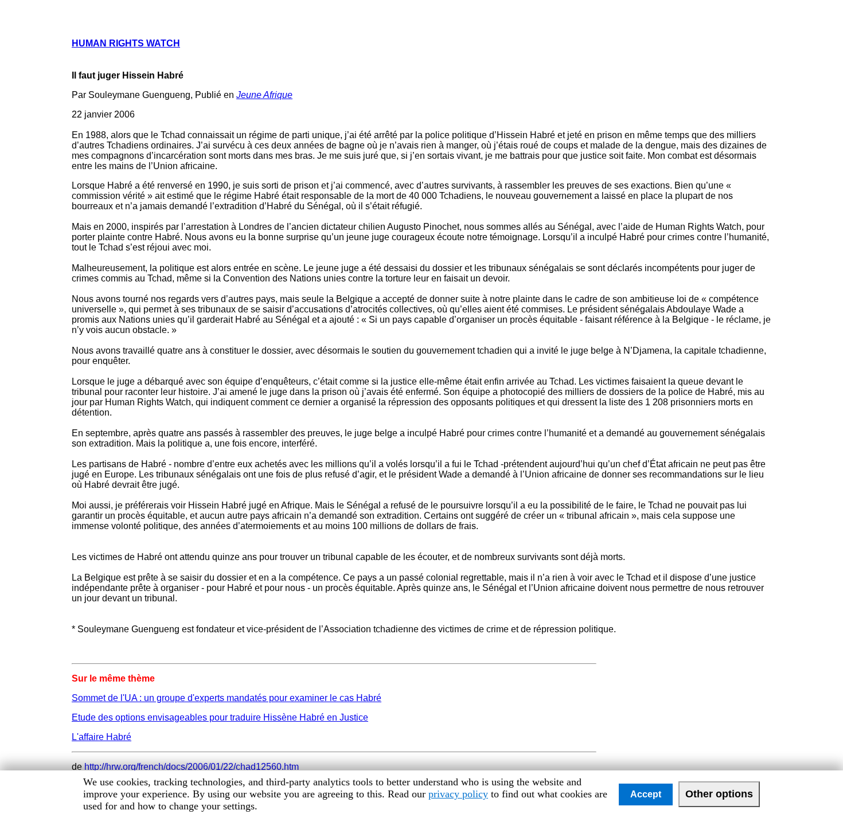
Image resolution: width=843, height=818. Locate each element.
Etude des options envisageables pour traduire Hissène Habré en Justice (220, 717)
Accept (645, 794)
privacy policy (458, 794)
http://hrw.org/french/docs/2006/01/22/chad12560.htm (191, 767)
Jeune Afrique (264, 95)
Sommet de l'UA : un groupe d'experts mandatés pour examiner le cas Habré (226, 698)
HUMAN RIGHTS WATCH (126, 43)
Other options (719, 794)
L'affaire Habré (101, 737)
